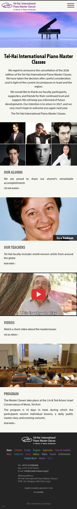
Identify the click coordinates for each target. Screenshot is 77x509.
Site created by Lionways (38, 503)
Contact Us (18, 454)
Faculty (27, 450)
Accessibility (39, 492)
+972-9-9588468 (30, 465)
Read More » (9, 263)
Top (70, 502)
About (28, 454)
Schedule (18, 450)
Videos (44, 454)
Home (9, 450)
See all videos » (11, 334)
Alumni (42, 458)
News (9, 454)
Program (36, 450)
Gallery (36, 454)
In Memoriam (64, 454)
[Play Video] (38, 294)
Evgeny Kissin (31, 458)
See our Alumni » (12, 188)
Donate (53, 454)
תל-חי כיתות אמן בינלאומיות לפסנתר (38, 488)
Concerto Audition (63, 450)
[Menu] (70, 6)
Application (48, 450)
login (4, 506)
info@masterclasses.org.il (36, 470)
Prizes (50, 458)
